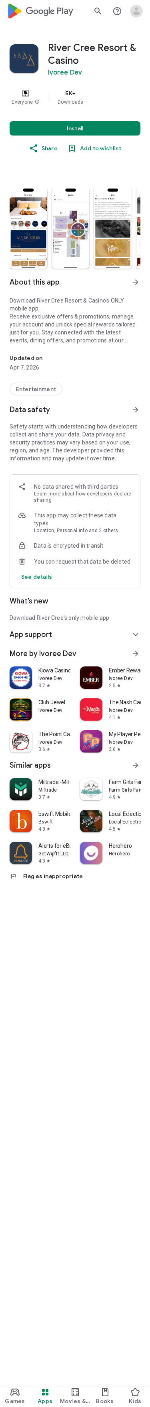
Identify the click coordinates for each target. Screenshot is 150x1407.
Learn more (47, 494)
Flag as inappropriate (46, 876)
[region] (75, 97)
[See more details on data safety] (37, 576)
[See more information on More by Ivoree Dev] (135, 653)
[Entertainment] (36, 389)
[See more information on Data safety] (135, 409)
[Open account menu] (136, 11)
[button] (37, 102)
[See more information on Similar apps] (135, 765)
